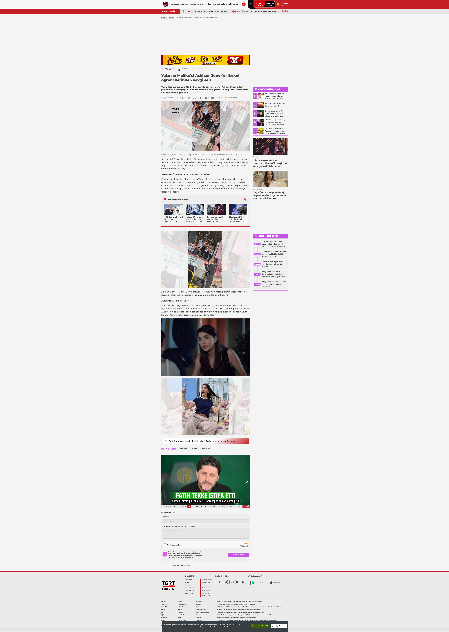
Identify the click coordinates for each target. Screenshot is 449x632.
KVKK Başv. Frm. (207, 596)
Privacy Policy (206, 585)
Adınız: (166, 517)
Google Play (260, 582)
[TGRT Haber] (164, 4)
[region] (225, 626)
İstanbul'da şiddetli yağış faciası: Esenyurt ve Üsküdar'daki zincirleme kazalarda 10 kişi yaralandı (247, 615)
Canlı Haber (164, 607)
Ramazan (198, 604)
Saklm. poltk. (189, 593)
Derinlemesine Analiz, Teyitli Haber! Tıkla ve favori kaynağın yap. (202, 441)
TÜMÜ (283, 11)
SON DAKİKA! (169, 11)
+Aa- (220, 97)
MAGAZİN (221, 4)
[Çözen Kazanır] (205, 60)
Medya (180, 617)
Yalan (192, 162)
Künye (187, 582)
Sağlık (198, 607)
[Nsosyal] (206, 97)
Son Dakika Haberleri (202, 612)
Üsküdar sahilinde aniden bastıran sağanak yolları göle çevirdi (210, 11)
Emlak (163, 620)
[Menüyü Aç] (240, 4)
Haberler (164, 18)
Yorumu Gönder (238, 555)
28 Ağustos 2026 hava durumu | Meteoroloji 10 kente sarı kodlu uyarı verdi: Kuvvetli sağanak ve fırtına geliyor (274, 274)
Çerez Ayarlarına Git (279, 626)
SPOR (214, 4)
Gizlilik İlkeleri (206, 582)
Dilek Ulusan (196, 69)
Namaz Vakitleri (182, 620)
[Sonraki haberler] (245, 199)
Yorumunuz (179, 526)
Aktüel (163, 601)
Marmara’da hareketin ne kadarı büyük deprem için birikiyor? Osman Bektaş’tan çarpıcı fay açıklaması (274, 244)
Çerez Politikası (189, 590)
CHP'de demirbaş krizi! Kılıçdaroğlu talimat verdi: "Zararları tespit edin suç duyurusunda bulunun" (260, 11)
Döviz (163, 609)
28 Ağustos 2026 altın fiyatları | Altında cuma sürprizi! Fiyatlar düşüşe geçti (241, 612)
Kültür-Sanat (182, 604)
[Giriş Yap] (244, 4)
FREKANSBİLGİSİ (270, 4)
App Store (276, 582)
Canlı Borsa (164, 604)
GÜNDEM (184, 4)
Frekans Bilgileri (190, 588)
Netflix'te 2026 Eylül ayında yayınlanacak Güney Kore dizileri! (273, 264)
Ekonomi (164, 617)
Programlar (199, 601)
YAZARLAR (175, 4)
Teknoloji (198, 617)
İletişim (187, 585)
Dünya (163, 612)
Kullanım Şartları (207, 579)
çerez (202, 625)
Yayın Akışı (199, 620)
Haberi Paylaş (172, 97)
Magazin (171, 18)
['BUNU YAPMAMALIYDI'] (205, 480)
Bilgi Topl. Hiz (206, 588)
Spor (197, 615)
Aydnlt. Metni (206, 593)
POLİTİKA (207, 4)
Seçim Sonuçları (201, 609)
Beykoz (165, 165)
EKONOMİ (192, 4)
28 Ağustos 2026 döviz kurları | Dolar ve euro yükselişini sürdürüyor (274, 284)
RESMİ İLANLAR (232, 4)
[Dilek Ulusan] (179, 69)
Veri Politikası (206, 590)
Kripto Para (181, 607)
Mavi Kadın (181, 615)
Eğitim (163, 615)
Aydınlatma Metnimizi (213, 627)
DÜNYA (200, 4)
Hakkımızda (188, 579)
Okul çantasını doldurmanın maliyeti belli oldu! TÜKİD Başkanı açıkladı (274, 254)
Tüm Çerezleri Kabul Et (260, 626)
